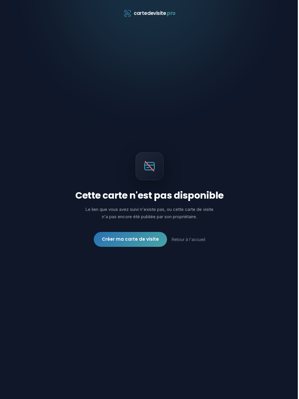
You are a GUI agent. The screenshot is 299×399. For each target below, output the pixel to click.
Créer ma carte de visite (130, 239)
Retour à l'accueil (188, 239)
